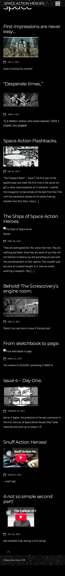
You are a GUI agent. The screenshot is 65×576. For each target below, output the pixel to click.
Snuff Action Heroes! (25, 442)
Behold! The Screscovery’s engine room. (30, 288)
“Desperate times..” (23, 83)
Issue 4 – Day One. (22, 380)
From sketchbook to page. (31, 343)
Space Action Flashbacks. (30, 140)
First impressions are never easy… (31, 29)
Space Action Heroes (13, 560)
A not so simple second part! (27, 499)
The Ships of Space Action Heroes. (30, 219)
